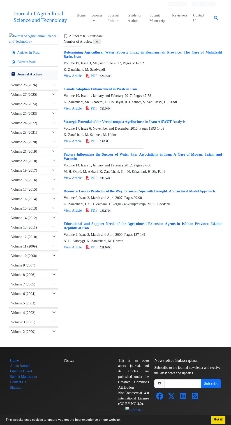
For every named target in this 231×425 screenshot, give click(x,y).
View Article (73, 76)
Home (81, 15)
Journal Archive (29, 74)
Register (206, 4)
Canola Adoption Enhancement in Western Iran (100, 89)
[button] (122, 420)
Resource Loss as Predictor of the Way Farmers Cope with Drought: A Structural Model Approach (139, 191)
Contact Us (198, 18)
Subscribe (211, 383)
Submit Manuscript (158, 18)
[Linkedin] (183, 397)
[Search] (214, 18)
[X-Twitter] (171, 397)
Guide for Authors (134, 18)
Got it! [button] (218, 419)
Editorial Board (21, 371)
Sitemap (15, 387)
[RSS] (194, 397)
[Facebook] (159, 397)
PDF (100, 76)
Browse (96, 15)
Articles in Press (28, 52)
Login (178, 4)
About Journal (20, 366)
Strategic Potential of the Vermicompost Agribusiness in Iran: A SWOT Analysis (124, 121)
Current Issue (26, 62)
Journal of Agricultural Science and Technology (40, 17)
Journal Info (113, 18)
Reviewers (179, 15)
